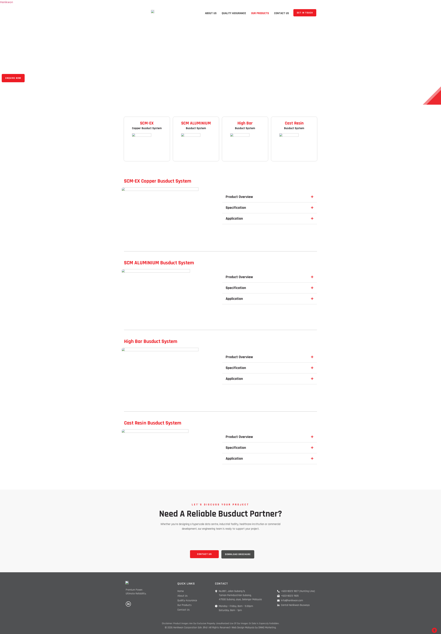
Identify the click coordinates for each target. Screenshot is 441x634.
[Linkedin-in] (128, 604)
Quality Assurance (234, 13)
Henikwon (6, 2)
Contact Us (281, 13)
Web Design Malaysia (243, 627)
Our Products (260, 13)
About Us (211, 13)
